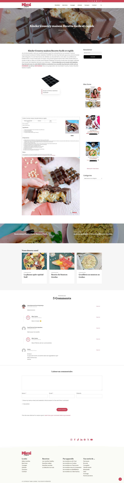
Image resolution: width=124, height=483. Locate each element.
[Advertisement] (51, 106)
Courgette (86, 465)
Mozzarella (86, 469)
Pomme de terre (88, 476)
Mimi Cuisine (35, 316)
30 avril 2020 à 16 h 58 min (36, 317)
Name (24, 393)
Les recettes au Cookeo (69, 463)
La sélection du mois (48, 467)
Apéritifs (26, 254)
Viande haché (87, 467)
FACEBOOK (25, 66)
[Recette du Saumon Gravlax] (61, 268)
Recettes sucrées (47, 465)
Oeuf (84, 471)
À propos (24, 469)
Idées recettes (26, 461)
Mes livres (24, 463)
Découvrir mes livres (93, 168)
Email (51, 393)
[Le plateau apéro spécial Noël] (34, 268)
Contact (24, 471)
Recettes (62, 22)
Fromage (86, 473)
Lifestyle (24, 467)
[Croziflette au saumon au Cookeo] (89, 268)
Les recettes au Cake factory (71, 471)
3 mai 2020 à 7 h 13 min (31, 328)
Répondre (98, 306)
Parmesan (86, 461)
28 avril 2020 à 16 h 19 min (32, 306)
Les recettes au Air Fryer (70, 461)
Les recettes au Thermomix (70, 465)
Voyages (24, 465)
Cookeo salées (82, 254)
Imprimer (72, 135)
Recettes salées (46, 463)
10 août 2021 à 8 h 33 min (31, 350)
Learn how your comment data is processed (57, 415)
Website (78, 393)
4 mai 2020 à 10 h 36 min (36, 339)
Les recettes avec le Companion (72, 467)
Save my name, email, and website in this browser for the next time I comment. (46, 400)
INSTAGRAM (38, 66)
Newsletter (26, 404)
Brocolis (85, 463)
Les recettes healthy (48, 461)
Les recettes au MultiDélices (71, 469)
